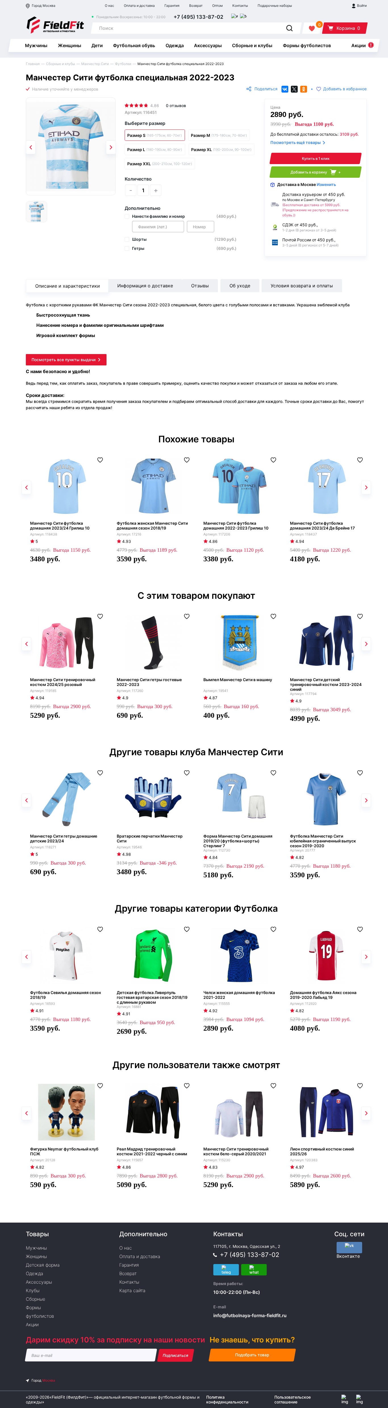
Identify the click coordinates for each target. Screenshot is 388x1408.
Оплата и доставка (139, 5)
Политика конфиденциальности (227, 1399)
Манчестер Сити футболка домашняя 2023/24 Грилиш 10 (59, 525)
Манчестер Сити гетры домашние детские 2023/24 (63, 838)
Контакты (240, 5)
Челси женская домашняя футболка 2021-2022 (239, 995)
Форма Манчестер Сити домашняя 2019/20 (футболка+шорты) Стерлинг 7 (237, 841)
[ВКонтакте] (284, 89)
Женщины (69, 45)
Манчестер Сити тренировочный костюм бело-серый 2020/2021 (235, 1151)
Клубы (32, 1290)
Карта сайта (132, 1290)
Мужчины (36, 45)
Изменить (326, 184)
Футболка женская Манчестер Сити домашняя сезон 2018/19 (152, 525)
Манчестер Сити (95, 64)
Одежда (175, 45)
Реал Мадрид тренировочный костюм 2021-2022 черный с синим (152, 1151)
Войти (361, 5)
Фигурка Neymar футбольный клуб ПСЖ (64, 1151)
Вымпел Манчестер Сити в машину (237, 679)
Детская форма (43, 1265)
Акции (358, 45)
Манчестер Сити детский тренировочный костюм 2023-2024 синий (326, 684)
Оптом (217, 5)
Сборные (35, 1299)
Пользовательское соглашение (292, 1399)
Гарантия (172, 5)
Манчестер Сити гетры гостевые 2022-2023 (149, 682)
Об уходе (240, 285)
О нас (109, 5)
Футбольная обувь (134, 45)
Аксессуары (208, 45)
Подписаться (175, 1355)
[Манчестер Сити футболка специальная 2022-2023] (70, 146)
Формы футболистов (307, 45)
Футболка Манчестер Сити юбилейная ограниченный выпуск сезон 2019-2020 (323, 841)
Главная (33, 64)
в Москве (306, 184)
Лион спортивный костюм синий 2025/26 (322, 1151)
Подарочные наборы (275, 5)
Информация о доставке (145, 285)
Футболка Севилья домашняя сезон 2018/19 (65, 995)
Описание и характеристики (67, 286)
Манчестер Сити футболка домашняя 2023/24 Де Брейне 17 (322, 525)
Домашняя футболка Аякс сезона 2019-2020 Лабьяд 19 (323, 995)
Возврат (196, 5)
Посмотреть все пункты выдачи (63, 359)
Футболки (123, 64)
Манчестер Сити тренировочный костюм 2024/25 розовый (62, 682)
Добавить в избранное (345, 89)
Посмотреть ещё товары (295, 142)
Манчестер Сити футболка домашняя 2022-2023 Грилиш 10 (235, 525)
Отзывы (200, 285)
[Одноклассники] (303, 89)
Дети (97, 45)
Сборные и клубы (252, 45)
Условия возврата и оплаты (302, 285)
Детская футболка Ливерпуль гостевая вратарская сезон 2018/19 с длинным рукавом (152, 997)
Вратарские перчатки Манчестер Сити (150, 838)
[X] (294, 89)
